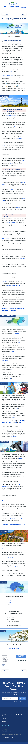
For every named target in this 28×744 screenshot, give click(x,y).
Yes (10, 600)
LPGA (19, 422)
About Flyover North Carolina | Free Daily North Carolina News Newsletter (12, 715)
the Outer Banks (19, 138)
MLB (23, 420)
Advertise (23, 7)
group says (22, 258)
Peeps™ (4, 75)
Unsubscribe (4, 655)
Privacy (12, 737)
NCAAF (19, 420)
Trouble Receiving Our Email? (14, 7)
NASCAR (11, 422)
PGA (16, 422)
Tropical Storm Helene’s (10, 115)
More (19, 342)
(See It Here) (20, 489)
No (10, 602)
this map (7, 153)
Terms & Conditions (6, 737)
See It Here (14, 436)
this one (12, 163)
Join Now (22, 698)
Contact (4, 718)
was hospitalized (11, 222)
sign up (11, 71)
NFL (15, 420)
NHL (7, 422)
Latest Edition (4, 7)
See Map (17, 566)
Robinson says (5, 238)
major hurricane (16, 43)
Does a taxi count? (13, 605)
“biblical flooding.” (11, 126)
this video (18, 207)
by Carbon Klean (10, 75)
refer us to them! (6, 268)
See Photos (11, 557)
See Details (16, 333)
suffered (11, 189)
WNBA (3, 422)
